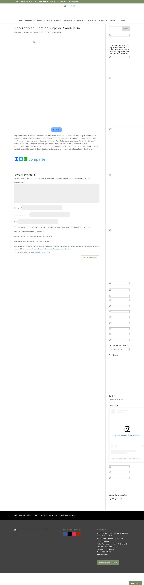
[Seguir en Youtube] (79, 534)
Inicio (20, 21)
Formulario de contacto (108, 562)
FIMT (19, 32)
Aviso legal (53, 515)
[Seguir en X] (70, 534)
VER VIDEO (56, 130)
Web (16, 222)
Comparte (36, 159)
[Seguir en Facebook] (65, 534)
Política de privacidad (40, 253)
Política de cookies (40, 515)
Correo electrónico (22, 215)
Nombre (18, 208)
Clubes (36, 32)
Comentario (19, 182)
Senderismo (44, 32)
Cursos (49, 21)
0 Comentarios (56, 32)
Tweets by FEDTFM (116, 399)
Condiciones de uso (67, 515)
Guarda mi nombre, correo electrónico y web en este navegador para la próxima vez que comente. (54, 227)
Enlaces (122, 21)
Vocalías (90, 21)
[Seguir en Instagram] (74, 534)
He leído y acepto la (33, 253)
